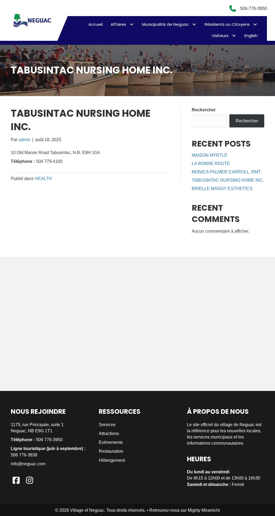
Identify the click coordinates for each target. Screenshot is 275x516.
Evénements (111, 442)
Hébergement (112, 460)
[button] (131, 24)
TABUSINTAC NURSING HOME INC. (228, 180)
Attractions (109, 433)
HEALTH (43, 178)
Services (107, 424)
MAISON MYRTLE (209, 155)
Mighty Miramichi (204, 510)
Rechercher (204, 110)
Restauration (111, 451)
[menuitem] (251, 35)
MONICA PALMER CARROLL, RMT (226, 172)
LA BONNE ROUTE (211, 163)
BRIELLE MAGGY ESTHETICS (222, 188)
